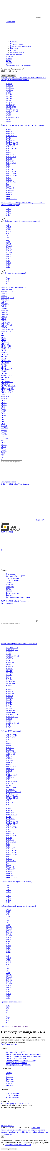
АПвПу (9, 113)
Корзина (40, 520)
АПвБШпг (10, 88)
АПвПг (9, 115)
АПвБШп (9, 86)
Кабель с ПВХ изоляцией (33, 125)
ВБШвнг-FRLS (12, 144)
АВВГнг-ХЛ (11, 182)
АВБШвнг (10, 134)
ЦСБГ (8, 265)
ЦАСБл (9, 248)
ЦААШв (9, 246)
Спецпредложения (8, 482)
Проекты (9, 56)
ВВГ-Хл (9, 159)
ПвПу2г (9, 103)
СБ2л (8, 242)
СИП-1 (8, 209)
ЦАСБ (8, 254)
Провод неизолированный (15, 273)
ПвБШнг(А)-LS (12, 109)
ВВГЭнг (9, 167)
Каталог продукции (8, 75)
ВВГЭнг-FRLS (11, 171)
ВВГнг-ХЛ (10, 161)
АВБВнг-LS (10, 190)
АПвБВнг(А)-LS (12, 117)
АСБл (8, 225)
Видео (8, 61)
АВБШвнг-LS (11, 136)
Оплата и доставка (13, 580)
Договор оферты (32, 1132)
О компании (10, 574)
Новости (9, 59)
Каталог (9, 63)
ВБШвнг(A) (10, 140)
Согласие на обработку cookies (13, 1132)
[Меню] (2, 522)
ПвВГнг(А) (10, 105)
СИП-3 (8, 213)
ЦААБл (9, 252)
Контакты (14, 48)
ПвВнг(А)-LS (11, 107)
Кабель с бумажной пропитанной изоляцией (22, 221)
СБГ (7, 240)
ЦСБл (8, 261)
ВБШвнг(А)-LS (12, 142)
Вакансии (14, 42)
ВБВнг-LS (10, 188)
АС (7, 283)
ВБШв (8, 138)
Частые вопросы (12, 593)
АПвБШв (9, 90)
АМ (7, 281)
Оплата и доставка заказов (20, 46)
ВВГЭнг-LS (10, 169)
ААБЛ (8, 231)
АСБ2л (8, 229)
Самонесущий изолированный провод (16, 881)
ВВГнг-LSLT (11, 163)
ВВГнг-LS (10, 155)
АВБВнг (9, 192)
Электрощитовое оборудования (13, 287)
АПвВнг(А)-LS (12, 111)
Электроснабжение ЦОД (15, 54)
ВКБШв (9, 194)
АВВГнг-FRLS (11, 148)
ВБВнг (8, 186)
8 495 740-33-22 (7, 484)
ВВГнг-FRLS (11, 157)
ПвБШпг (9, 96)
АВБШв (9, 131)
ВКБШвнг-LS (11, 199)
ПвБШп (9, 94)
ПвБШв (9, 98)
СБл (7, 238)
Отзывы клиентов (17, 52)
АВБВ (8, 129)
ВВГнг (8, 152)
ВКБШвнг (10, 197)
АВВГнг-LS (10, 146)
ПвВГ (8, 119)
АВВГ (8, 178)
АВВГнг (9, 180)
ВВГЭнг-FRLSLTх (13, 173)
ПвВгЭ (8, 121)
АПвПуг (9, 84)
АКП (8, 279)
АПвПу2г (9, 92)
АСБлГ (8, 227)
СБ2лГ (8, 267)
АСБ (7, 233)
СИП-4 (8, 215)
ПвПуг (8, 100)
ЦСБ (7, 259)
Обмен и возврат (17, 44)
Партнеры (14, 50)
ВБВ (7, 184)
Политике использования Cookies (18, 1145)
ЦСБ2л (8, 263)
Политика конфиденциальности (32, 1130)
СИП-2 (8, 211)
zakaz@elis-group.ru (21, 484)
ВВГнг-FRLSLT (12, 176)
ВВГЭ (8, 165)
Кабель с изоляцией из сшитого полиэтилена (23, 79)
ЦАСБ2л (9, 256)
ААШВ (9, 244)
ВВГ (7, 150)
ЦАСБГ (9, 250)
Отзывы (9, 582)
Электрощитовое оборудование (18, 65)
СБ (7, 235)
